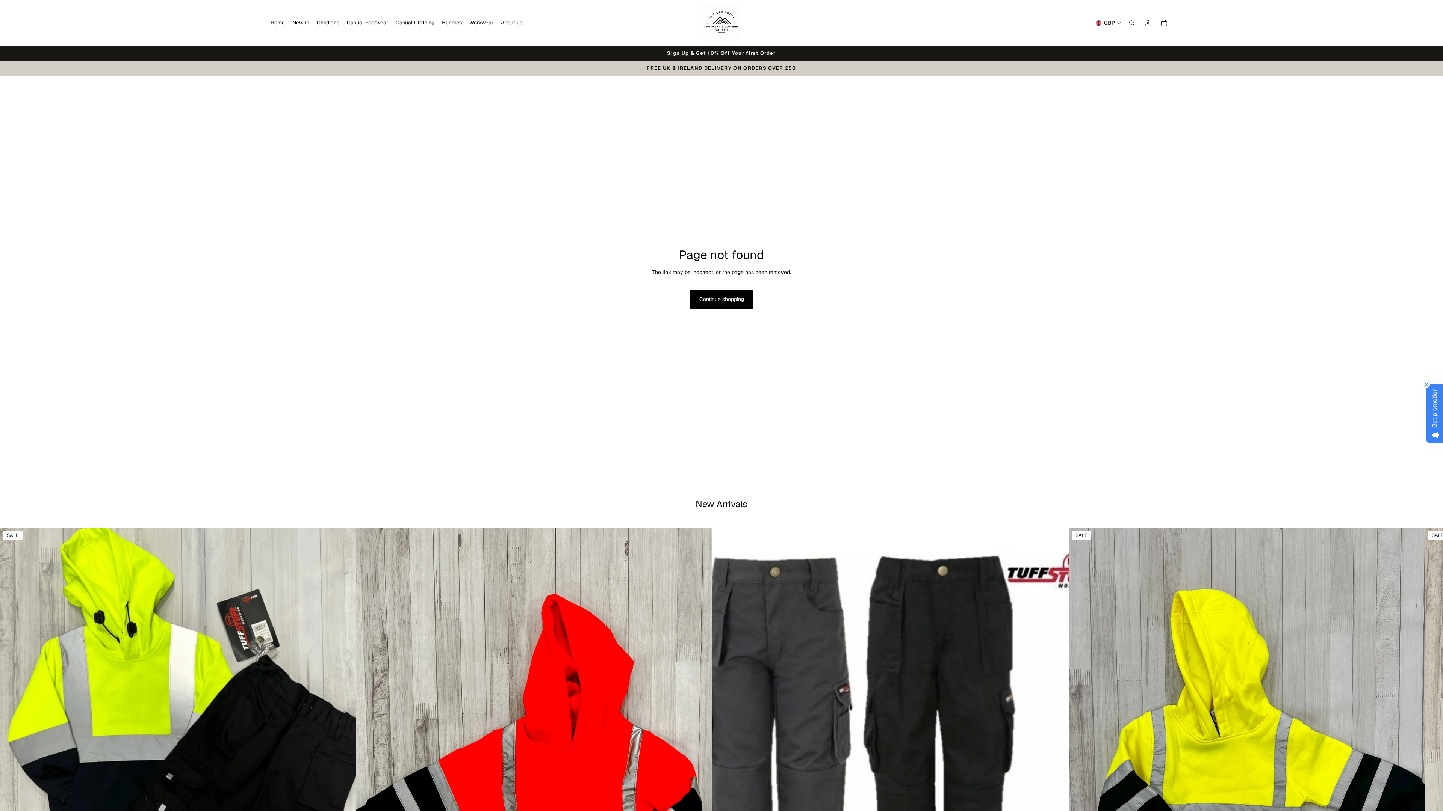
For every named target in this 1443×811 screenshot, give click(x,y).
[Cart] (1164, 23)
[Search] (1132, 23)
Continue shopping (721, 299)
